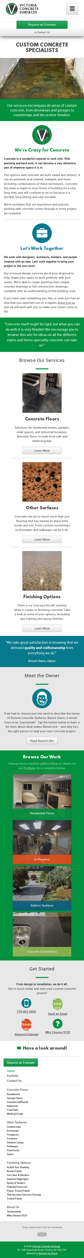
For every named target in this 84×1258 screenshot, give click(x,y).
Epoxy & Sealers (16, 1183)
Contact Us (14, 1081)
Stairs (10, 1154)
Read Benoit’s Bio (42, 741)
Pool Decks (13, 1150)
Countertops (14, 1126)
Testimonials (14, 1211)
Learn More (42, 450)
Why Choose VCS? (57, 1032)
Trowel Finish (14, 1198)
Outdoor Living (15, 1142)
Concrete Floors (42, 419)
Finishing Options (42, 597)
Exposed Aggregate (18, 1179)
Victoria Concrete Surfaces (46, 1246)
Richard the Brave (48, 1253)
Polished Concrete (17, 1187)
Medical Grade (15, 1114)
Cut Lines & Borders (18, 1175)
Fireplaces (13, 1134)
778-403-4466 (26, 1011)
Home (11, 1071)
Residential (13, 1094)
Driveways (13, 1130)
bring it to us (66, 303)
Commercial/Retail (17, 1102)
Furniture (12, 1138)
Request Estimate (26, 1034)
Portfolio (30, 768)
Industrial (12, 1106)
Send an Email (57, 1014)
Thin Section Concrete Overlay (24, 1194)
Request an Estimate (42, 24)
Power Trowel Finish (18, 1190)
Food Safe (12, 1110)
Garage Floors (15, 1098)
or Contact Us (42, 32)
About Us (13, 1207)
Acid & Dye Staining (18, 1167)
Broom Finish (14, 1171)
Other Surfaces (42, 508)
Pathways (12, 1146)
